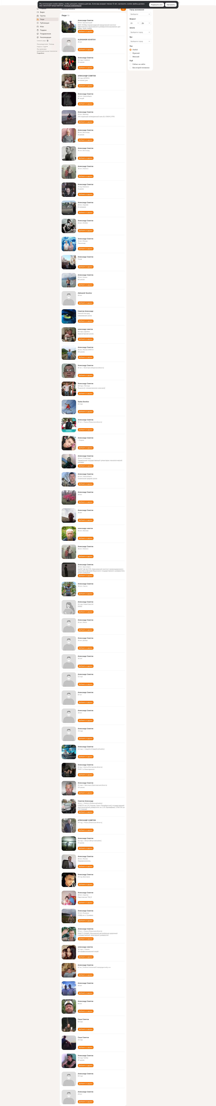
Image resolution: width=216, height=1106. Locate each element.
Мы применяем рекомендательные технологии (47, 51)
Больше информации (72, 5)
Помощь (51, 44)
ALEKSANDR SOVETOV (87, 40)
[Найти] (123, 9)
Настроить (171, 5)
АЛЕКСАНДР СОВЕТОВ (87, 76)
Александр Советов (85, 20)
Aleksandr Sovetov (85, 293)
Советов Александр (85, 311)
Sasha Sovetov (83, 402)
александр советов (85, 329)
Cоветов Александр (85, 801)
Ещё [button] (44, 47)
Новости (40, 47)
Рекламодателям (42, 44)
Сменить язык (41, 41)
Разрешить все (156, 5)
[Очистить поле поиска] (119, 9)
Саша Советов (83, 1019)
